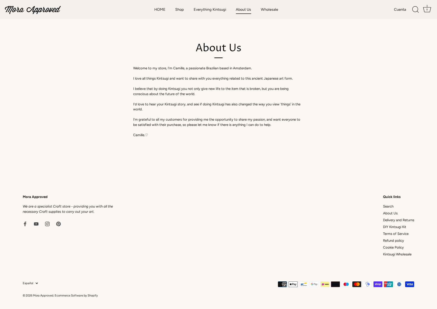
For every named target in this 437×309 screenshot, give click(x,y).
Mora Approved (43, 295)
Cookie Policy (393, 247)
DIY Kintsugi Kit (394, 227)
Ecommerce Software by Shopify (76, 295)
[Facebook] (25, 223)
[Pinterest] (58, 223)
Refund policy (393, 241)
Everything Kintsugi (210, 9)
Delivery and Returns (398, 220)
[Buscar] (415, 10)
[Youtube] (36, 223)
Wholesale (269, 9)
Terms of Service (396, 234)
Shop (179, 9)
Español (28, 283)
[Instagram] (47, 223)
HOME (159, 9)
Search (388, 206)
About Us (243, 9)
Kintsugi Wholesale (397, 254)
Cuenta (400, 9)
